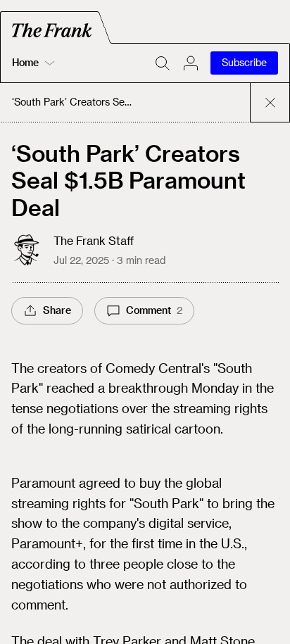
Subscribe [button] (244, 62)
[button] (190, 63)
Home (25, 62)
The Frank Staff (93, 240)
